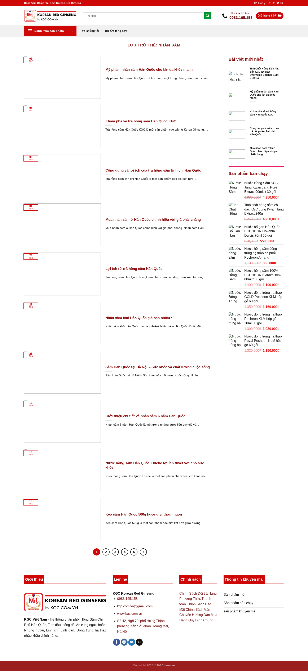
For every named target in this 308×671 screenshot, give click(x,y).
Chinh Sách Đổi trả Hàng (198, 593)
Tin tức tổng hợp (116, 30)
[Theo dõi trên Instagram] (274, 3)
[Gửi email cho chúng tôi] (282, 3)
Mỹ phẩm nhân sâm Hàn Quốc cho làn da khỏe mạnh (149, 70)
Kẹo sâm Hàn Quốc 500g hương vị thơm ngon (143, 514)
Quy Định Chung (200, 620)
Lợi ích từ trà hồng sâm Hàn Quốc (133, 269)
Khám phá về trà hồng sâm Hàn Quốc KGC (140, 121)
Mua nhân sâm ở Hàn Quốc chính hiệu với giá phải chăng (153, 220)
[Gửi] (207, 15)
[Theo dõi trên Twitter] (278, 3)
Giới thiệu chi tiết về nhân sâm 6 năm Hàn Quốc (145, 416)
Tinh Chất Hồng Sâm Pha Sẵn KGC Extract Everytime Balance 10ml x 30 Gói (264, 73)
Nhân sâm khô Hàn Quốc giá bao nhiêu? (138, 318)
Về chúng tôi (90, 30)
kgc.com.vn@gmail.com (135, 606)
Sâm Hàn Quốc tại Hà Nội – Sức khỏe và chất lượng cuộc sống (157, 367)
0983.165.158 (127, 598)
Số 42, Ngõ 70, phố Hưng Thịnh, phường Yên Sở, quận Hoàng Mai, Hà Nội (143, 626)
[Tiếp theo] (143, 552)
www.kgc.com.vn (129, 613)
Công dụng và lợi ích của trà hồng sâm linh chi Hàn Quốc (153, 170)
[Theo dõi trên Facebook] (270, 3)
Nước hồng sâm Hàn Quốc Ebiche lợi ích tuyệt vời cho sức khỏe (154, 465)
